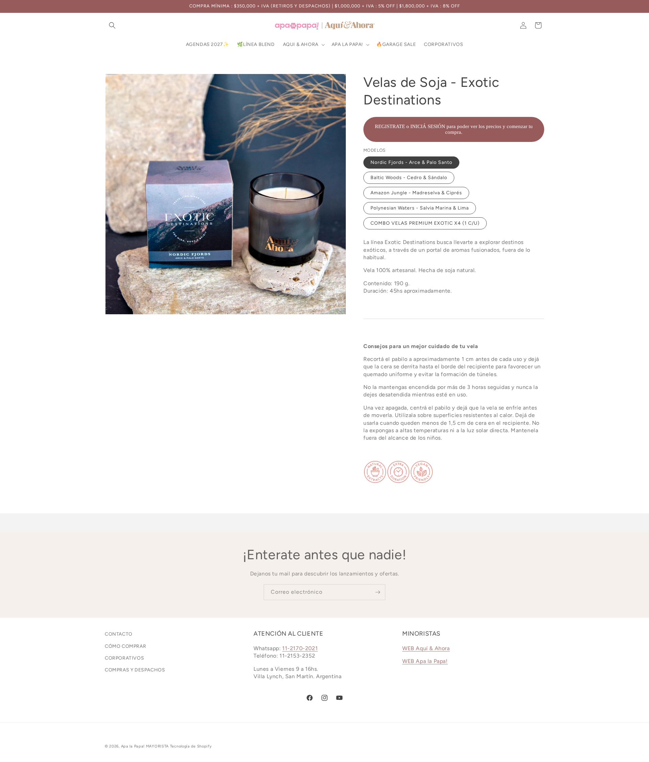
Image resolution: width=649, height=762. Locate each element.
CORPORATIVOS (124, 658)
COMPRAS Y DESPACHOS (135, 670)
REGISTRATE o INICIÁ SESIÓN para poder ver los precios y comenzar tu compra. (454, 129)
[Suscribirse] (377, 592)
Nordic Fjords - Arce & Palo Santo (411, 162)
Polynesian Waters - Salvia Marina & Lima (419, 208)
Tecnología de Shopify (191, 746)
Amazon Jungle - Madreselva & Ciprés (416, 193)
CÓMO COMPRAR (125, 646)
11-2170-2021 (300, 648)
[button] (112, 25)
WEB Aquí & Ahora (426, 648)
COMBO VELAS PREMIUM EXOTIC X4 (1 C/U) (425, 223)
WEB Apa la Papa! (425, 661)
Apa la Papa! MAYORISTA (145, 746)
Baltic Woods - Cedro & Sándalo (408, 177)
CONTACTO (119, 634)
